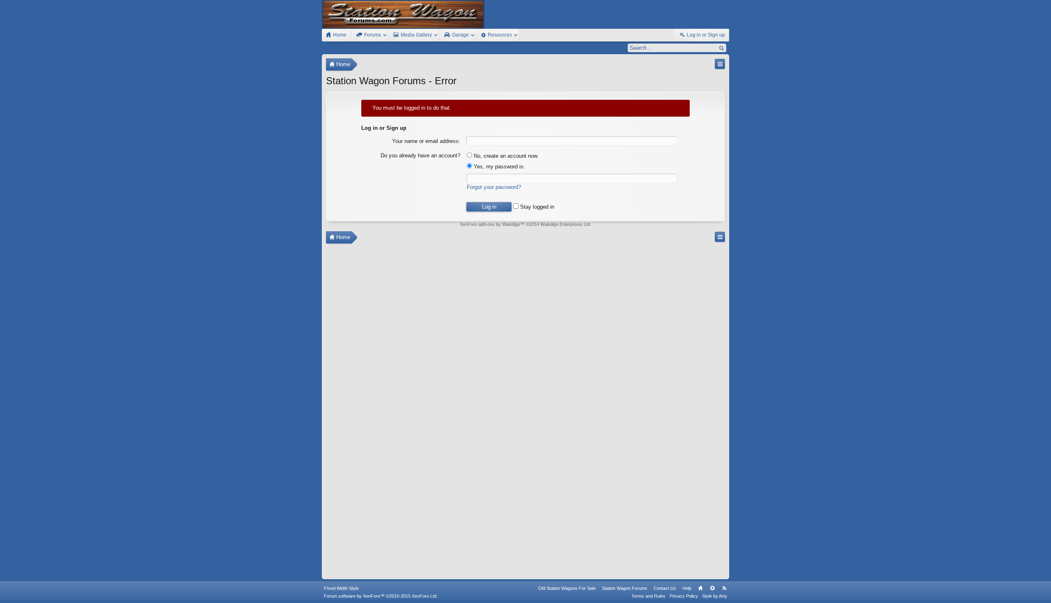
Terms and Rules (648, 596)
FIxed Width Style (341, 588)
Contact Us (665, 588)
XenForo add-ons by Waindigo (490, 224)
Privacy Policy (684, 596)
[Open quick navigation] (720, 64)
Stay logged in (536, 207)
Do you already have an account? (420, 155)
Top (712, 588)
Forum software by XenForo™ (381, 596)
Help (686, 588)
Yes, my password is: (498, 166)
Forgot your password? (494, 187)
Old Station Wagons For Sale (567, 588)
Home (700, 588)
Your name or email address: (426, 141)
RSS (724, 588)
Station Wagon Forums (624, 588)
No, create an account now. (505, 156)
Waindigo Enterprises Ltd (565, 224)
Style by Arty (714, 596)
